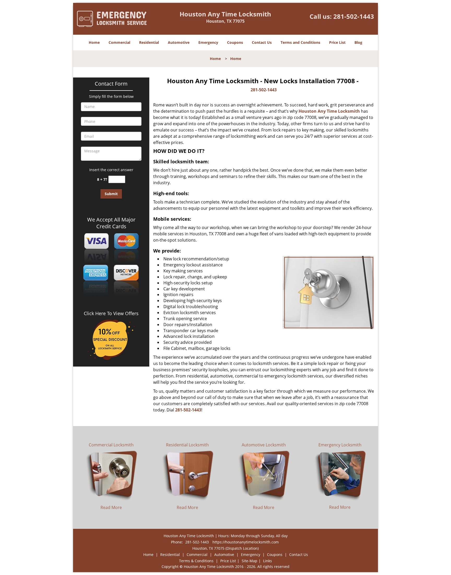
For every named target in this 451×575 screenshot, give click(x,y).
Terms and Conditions (300, 42)
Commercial (119, 42)
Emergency (208, 42)
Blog (358, 42)
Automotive (178, 42)
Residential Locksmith (187, 445)
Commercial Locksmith (111, 445)
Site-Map (249, 560)
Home (94, 42)
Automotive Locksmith (264, 445)
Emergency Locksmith (339, 445)
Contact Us (262, 42)
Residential (149, 42)
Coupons (235, 42)
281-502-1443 (353, 16)
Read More (111, 507)
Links (267, 560)
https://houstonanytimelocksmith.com (245, 542)
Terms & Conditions (196, 560)
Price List (337, 42)
